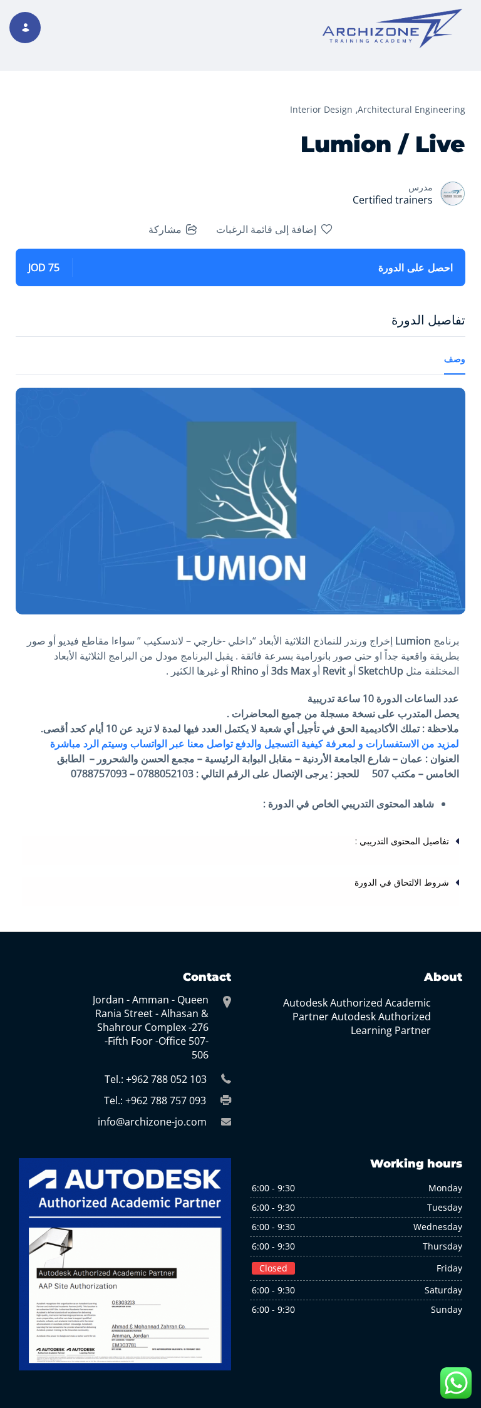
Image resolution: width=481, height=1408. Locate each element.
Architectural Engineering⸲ (410, 109)
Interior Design (321, 109)
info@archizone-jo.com (152, 1122)
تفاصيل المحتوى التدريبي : (402, 841)
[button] (240, 850)
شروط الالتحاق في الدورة (401, 882)
